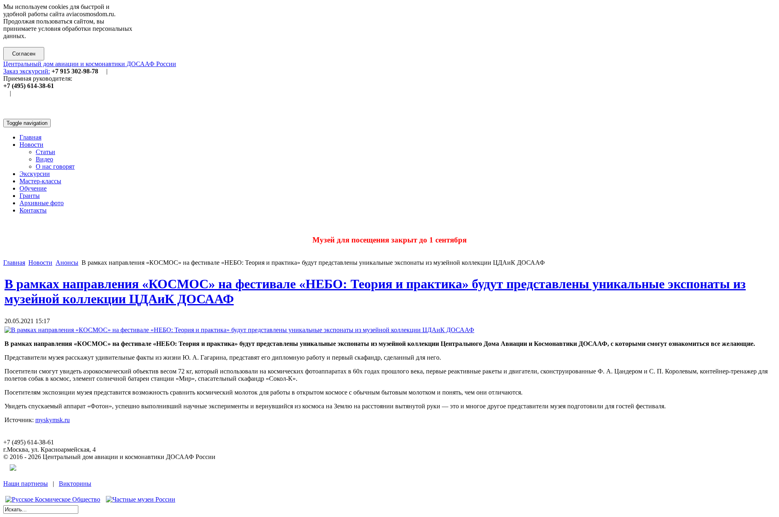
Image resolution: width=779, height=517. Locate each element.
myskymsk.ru (52, 419)
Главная (14, 262)
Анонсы (67, 262)
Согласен (23, 54)
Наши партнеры (25, 483)
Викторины (75, 483)
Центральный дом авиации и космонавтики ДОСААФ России (89, 63)
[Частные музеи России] (140, 499)
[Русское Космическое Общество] (52, 499)
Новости (40, 262)
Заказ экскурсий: (26, 71)
